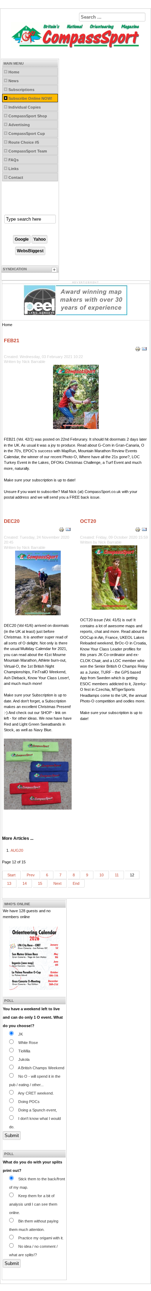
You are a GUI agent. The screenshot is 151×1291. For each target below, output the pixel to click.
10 (101, 875)
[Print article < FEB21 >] (138, 350)
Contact (15, 177)
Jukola (23, 1059)
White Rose (27, 1042)
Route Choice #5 (23, 142)
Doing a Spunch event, (37, 1110)
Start (11, 875)
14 (24, 883)
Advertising (19, 125)
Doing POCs (28, 1101)
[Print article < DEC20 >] (62, 531)
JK (20, 1034)
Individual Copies (24, 107)
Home (13, 72)
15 (40, 883)
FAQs (13, 160)
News (13, 81)
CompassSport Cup (26, 133)
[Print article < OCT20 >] (138, 531)
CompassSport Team (27, 151)
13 (9, 883)
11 (117, 875)
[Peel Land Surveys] (76, 315)
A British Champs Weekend (40, 1068)
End (76, 883)
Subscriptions (21, 89)
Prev (31, 875)
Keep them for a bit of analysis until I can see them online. (33, 1204)
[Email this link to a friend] (144, 350)
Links (13, 169)
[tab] (55, 270)
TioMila (23, 1051)
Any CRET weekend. (35, 1093)
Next (57, 883)
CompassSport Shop (27, 116)
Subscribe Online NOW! (30, 98)
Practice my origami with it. (40, 1238)
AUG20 (17, 850)
